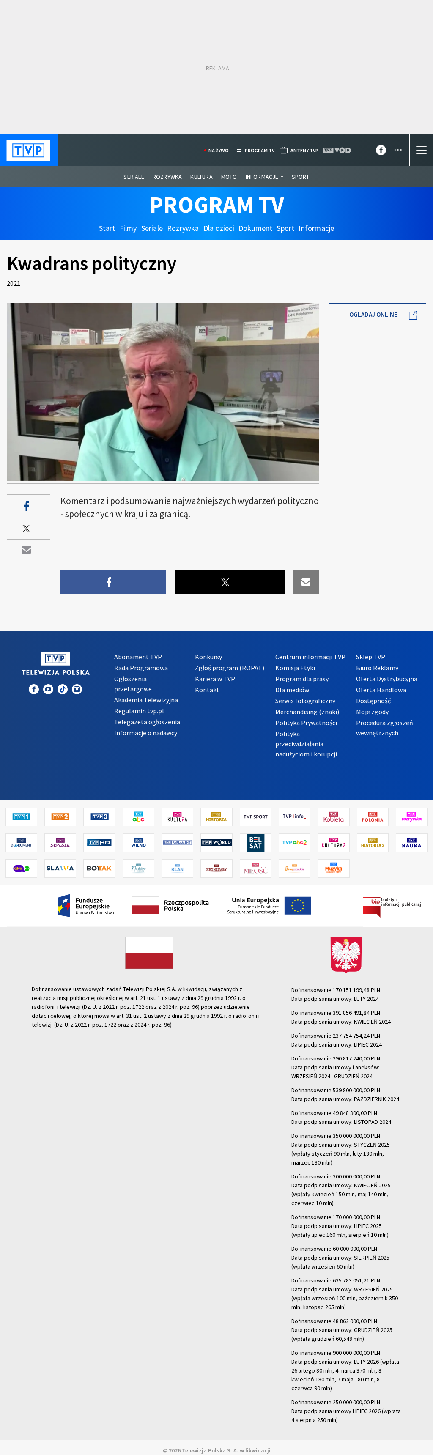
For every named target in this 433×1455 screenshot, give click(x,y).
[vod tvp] (338, 150)
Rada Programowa (141, 667)
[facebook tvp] (381, 152)
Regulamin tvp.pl (139, 711)
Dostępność (373, 700)
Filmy (128, 228)
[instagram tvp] (77, 689)
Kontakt (207, 689)
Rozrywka (167, 177)
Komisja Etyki (295, 667)
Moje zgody (372, 711)
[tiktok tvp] (63, 689)
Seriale (133, 177)
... (398, 147)
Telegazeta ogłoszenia (147, 722)
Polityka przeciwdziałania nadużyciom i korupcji (306, 743)
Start (107, 228)
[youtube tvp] (48, 689)
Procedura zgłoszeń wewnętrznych (384, 727)
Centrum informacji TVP (310, 656)
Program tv (259, 150)
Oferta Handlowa (381, 689)
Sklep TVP (370, 656)
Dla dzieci (218, 228)
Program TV (216, 204)
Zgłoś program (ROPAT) (229, 667)
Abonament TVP (138, 656)
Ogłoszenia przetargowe (133, 683)
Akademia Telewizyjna (146, 700)
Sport (301, 177)
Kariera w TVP (215, 678)
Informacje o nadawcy (145, 733)
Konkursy (208, 656)
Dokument (255, 228)
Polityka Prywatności (306, 722)
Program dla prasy (302, 678)
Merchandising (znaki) (307, 711)
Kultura (201, 177)
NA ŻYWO (218, 150)
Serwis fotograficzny (305, 700)
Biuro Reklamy (377, 667)
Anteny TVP (304, 150)
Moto (229, 177)
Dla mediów (292, 689)
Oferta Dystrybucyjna (386, 678)
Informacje (262, 177)
